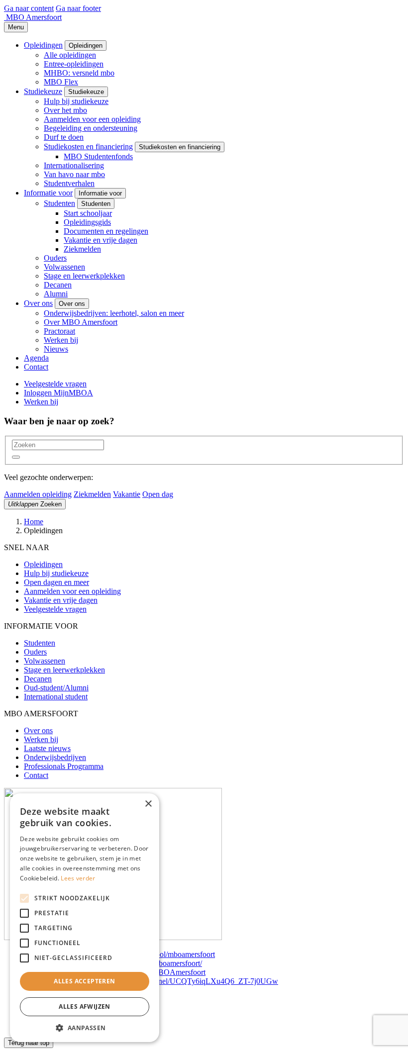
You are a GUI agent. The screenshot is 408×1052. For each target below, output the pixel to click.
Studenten (59, 203)
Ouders (55, 258)
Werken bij (61, 340)
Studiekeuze (43, 91)
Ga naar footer (78, 8)
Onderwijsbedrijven (55, 757)
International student (56, 696)
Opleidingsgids (87, 222)
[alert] (84, 917)
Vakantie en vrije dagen (100, 240)
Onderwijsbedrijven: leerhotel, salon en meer (114, 313)
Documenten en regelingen (106, 231)
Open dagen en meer (56, 582)
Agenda (36, 358)
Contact (36, 367)
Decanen (58, 285)
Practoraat (59, 331)
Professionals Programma (63, 766)
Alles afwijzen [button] (84, 1006)
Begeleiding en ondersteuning (90, 128)
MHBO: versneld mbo (79, 73)
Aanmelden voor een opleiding (92, 119)
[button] (16, 457)
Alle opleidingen (70, 55)
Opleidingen (43, 45)
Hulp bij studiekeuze (76, 101)
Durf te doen (64, 137)
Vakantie (126, 494)
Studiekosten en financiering (88, 146)
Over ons (38, 303)
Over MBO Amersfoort (80, 322)
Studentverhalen (69, 183)
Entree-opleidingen (73, 64)
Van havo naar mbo (74, 174)
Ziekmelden (82, 249)
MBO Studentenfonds (98, 156)
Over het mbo (65, 110)
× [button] (148, 804)
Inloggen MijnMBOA (58, 392)
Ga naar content (29, 8)
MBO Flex (61, 82)
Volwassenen (64, 267)
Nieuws (56, 349)
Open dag (157, 494)
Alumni (56, 293)
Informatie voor (48, 193)
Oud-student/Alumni (56, 687)
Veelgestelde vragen (55, 384)
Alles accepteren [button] (84, 981)
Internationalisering (74, 165)
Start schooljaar (88, 213)
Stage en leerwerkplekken (84, 276)
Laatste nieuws (47, 748)
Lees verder (78, 878)
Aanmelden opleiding (38, 494)
